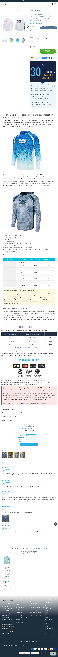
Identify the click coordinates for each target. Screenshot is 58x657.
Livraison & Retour (8, 411)
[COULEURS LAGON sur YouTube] (33, 643)
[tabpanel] (5, 41)
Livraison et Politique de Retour (49, 612)
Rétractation (49, 616)
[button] (34, 23)
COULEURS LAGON (11, 648)
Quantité (33, 47)
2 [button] (28, 539)
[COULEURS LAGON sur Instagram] (30, 643)
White (33, 33)
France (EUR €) (24, 654)
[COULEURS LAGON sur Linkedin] (36, 643)
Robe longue (20, 617)
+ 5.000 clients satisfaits (30, 1)
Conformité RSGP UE (9, 418)
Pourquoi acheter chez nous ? (12, 415)
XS (31, 38)
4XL (37, 42)
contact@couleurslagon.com (39, 609)
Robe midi (19, 614)
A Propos (48, 633)
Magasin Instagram (35, 614)
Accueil (4, 8)
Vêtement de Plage (20, 610)
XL (46, 38)
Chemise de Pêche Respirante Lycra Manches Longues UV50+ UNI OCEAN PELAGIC (6, 575)
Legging (18, 603)
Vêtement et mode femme (21, 620)
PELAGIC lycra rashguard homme (15, 8)
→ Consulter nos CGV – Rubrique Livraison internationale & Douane (24, 405)
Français (34, 654)
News (47, 635)
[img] (5, 469)
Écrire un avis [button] (29, 447)
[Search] (52, 4)
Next (27, 25)
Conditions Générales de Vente (49, 605)
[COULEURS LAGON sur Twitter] (21, 643)
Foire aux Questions (36, 612)
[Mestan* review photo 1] (5, 520)
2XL (51, 38)
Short (17, 606)
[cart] (56, 4)
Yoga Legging (20, 624)
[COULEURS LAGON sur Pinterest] (27, 643)
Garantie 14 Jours (7, 422)
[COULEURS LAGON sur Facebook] (24, 643)
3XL (32, 42)
